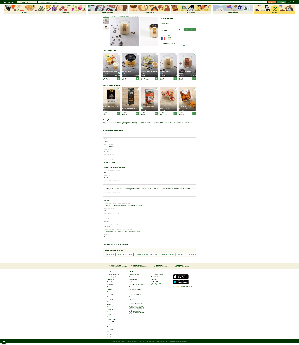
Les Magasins (132, 282)
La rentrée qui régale (112, 277)
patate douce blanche (125, 254)
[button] (111, 67)
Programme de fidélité (135, 294)
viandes (180, 254)
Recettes (273, 2)
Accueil (111, 16)
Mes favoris (282, 2)
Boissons (109, 316)
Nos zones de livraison (135, 289)
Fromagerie (110, 299)
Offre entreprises (111, 331)
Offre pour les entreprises (136, 277)
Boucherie (109, 292)
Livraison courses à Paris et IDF (137, 284)
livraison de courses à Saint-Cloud (146, 254)
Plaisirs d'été (110, 279)
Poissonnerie (110, 297)
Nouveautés (110, 284)
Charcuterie (110, 294)
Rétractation (132, 297)
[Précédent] (112, 31)
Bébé (108, 324)
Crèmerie (116, 16)
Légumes (109, 289)
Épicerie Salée (111, 309)
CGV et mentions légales (118, 341)
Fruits (108, 287)
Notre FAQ (153, 279)
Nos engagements (134, 292)
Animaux (109, 326)
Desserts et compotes (124, 16)
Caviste (109, 314)
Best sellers (110, 282)
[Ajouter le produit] (118, 78)
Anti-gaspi (109, 334)
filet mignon (110, 254)
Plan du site (132, 299)
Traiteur (109, 304)
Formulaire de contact (157, 277)
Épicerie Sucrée (111, 311)
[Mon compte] (293, 2)
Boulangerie (110, 306)
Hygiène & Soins (111, 319)
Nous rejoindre (133, 279)
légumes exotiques (168, 254)
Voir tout (194, 50)
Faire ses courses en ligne (114, 274)
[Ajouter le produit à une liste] (195, 21)
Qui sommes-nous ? (134, 274)
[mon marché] (9, 2)
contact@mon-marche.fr (157, 274)
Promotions (110, 329)
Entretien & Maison (112, 321)
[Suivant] (155, 31)
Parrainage (132, 287)
